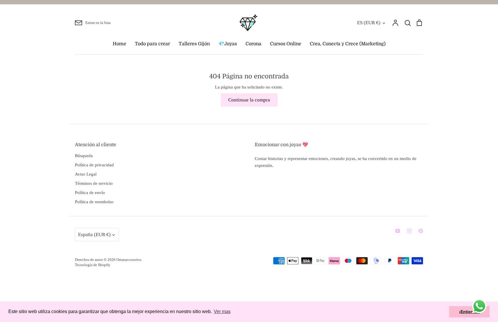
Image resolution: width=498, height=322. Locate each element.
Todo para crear (152, 43)
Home (119, 43)
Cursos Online (285, 43)
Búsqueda (84, 155)
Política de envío (90, 192)
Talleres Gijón (194, 43)
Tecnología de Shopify (92, 265)
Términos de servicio (94, 183)
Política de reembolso (94, 201)
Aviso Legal (86, 174)
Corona (253, 43)
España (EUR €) (94, 234)
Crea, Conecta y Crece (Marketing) (348, 43)
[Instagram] (409, 231)
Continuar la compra (249, 100)
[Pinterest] (421, 231)
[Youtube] (397, 231)
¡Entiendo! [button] (469, 311)
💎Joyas (227, 43)
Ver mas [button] (222, 311)
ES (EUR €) (368, 22)
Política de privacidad (94, 165)
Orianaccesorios (128, 259)
